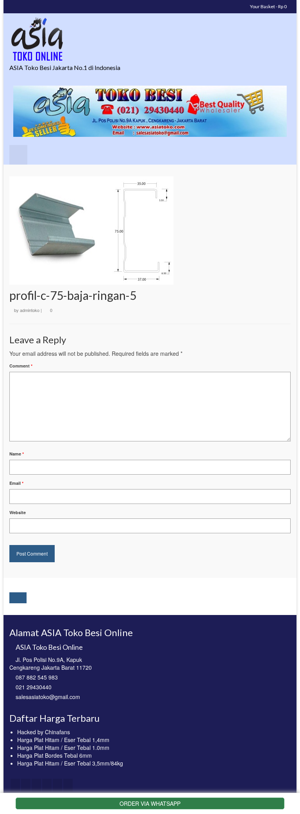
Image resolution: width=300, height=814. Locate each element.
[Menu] (18, 155)
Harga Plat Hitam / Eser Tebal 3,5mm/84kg (70, 763)
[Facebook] (15, 785)
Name (16, 454)
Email (16, 483)
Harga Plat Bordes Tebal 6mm (54, 755)
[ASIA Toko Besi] (150, 39)
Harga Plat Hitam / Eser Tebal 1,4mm (63, 740)
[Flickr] (57, 785)
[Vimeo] (68, 785)
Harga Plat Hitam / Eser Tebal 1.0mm (63, 747)
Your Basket (268, 6)
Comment (20, 366)
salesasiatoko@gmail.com (48, 697)
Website (17, 512)
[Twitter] (25, 785)
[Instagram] (36, 785)
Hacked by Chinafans (43, 732)
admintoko (29, 310)
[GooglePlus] (47, 785)
